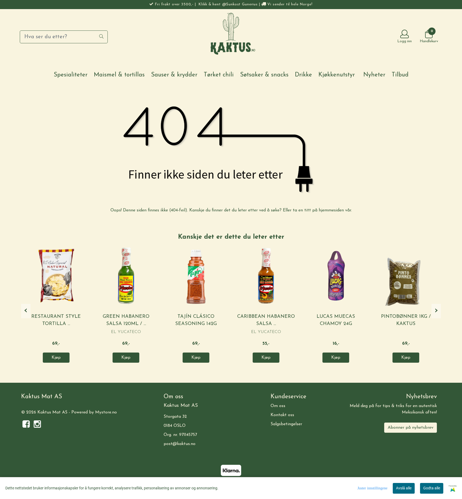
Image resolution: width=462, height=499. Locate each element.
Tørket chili (219, 75)
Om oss (278, 406)
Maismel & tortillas (119, 75)
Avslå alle (403, 488)
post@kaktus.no (179, 444)
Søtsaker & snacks (264, 75)
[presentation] (25, 311)
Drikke (303, 75)
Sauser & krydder (174, 75)
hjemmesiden (331, 210)
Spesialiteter (70, 75)
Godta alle (431, 488)
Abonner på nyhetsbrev (410, 427)
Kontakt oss (282, 415)
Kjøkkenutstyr (336, 75)
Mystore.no (106, 412)
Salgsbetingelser (286, 424)
